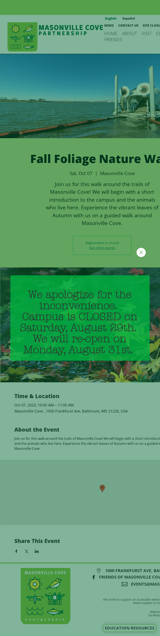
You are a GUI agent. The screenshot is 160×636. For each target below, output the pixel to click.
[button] (141, 252)
